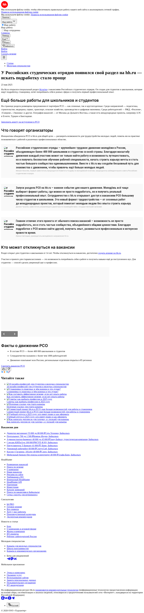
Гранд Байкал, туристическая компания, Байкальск (74, 439)
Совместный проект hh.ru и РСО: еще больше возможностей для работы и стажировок (48, 412)
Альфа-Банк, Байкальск (69, 455)
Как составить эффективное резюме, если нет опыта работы (35, 396)
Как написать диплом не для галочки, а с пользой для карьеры (37, 422)
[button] (4, 49)
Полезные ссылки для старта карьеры (25, 407)
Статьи (10, 63)
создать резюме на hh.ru (109, 253)
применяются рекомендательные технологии (56, 590)
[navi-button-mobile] (4, 57)
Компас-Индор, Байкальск (45, 436)
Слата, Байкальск (49, 452)
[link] (6, 42)
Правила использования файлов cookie (49, 14)
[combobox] (13, 604)
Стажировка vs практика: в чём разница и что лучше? (32, 391)
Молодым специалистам (18, 66)
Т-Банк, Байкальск (49, 445)
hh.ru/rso (43, 89)
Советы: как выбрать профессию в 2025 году (28, 401)
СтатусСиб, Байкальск (47, 448)
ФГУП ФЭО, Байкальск (46, 442)
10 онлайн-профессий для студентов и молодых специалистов (37, 386)
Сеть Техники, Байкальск (57, 433)
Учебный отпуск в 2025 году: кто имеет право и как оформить (37, 417)
